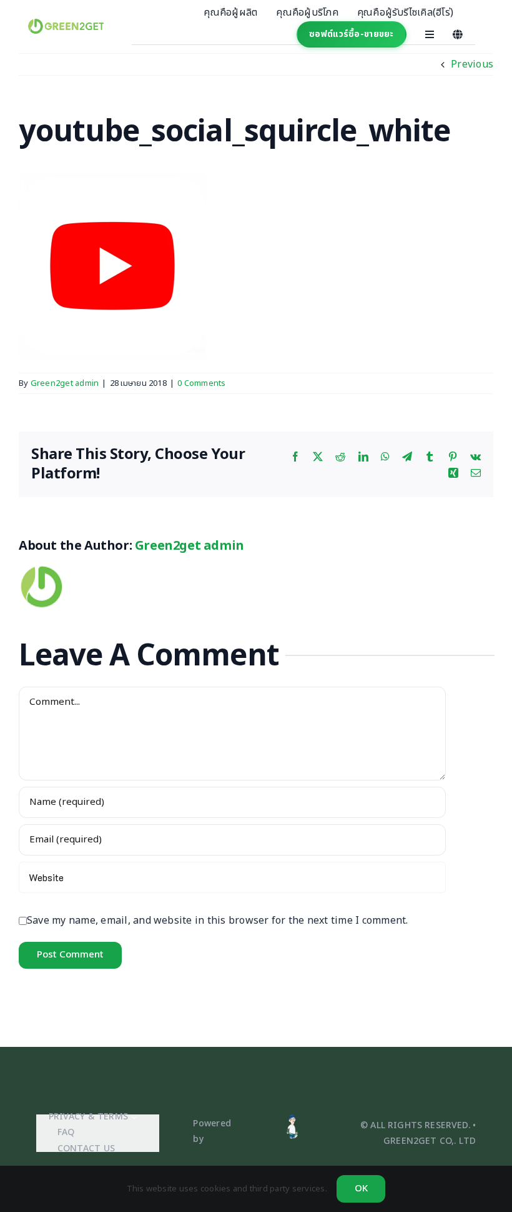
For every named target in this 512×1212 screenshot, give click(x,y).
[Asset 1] (292, 1118)
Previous (472, 64)
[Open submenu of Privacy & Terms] (132, 1117)
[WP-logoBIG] (66, 23)
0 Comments (201, 383)
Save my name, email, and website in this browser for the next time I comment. (217, 920)
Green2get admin (65, 383)
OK (361, 1188)
